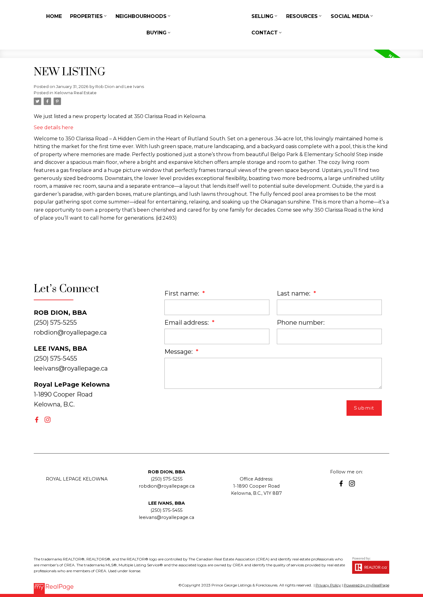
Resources (302, 16)
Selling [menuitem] (262, 16)
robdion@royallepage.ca (70, 332)
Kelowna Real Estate (76, 92)
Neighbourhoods (141, 16)
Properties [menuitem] (86, 16)
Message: (179, 351)
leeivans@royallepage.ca (71, 368)
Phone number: (301, 322)
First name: (182, 293)
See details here (53, 127)
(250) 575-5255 (166, 479)
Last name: (294, 293)
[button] (37, 420)
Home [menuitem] (54, 16)
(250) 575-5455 (166, 510)
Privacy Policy (328, 585)
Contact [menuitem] (264, 33)
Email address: (187, 322)
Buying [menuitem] (156, 33)
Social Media (350, 16)
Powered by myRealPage (366, 585)
